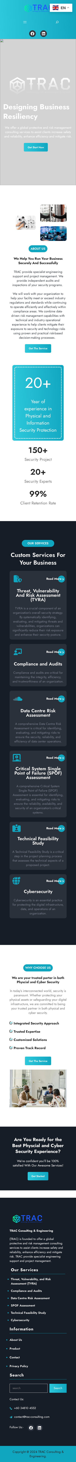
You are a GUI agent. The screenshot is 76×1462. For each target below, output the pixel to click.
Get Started (37, 1176)
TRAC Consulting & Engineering (31, 1231)
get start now (36, 147)
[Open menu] (25, 22)
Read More (53, 579)
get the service (38, 348)
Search (58, 1388)
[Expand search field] (57, 22)
